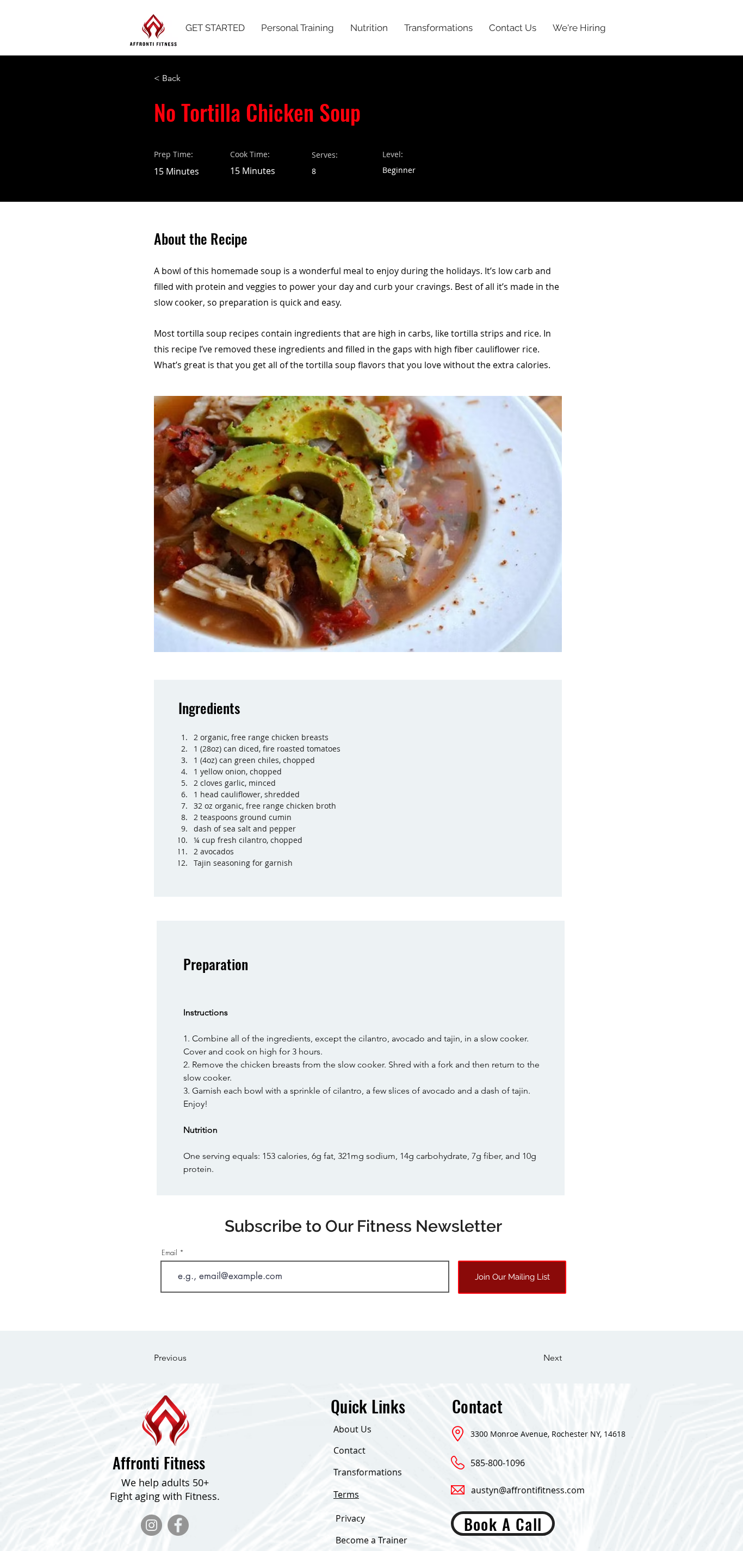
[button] (189, 78)
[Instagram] (151, 1525)
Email (169, 1252)
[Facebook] (178, 1525)
